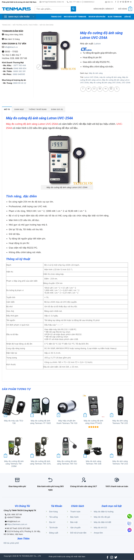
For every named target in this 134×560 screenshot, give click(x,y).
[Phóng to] (39, 67)
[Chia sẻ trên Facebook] (83, 89)
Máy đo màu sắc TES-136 (14, 422)
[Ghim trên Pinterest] (99, 89)
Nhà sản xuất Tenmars (75, 17)
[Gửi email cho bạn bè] (94, 89)
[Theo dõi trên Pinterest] (123, 2)
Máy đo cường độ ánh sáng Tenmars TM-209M (14, 463)
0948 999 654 (19, 68)
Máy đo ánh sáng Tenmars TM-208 (93, 462)
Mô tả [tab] (7, 109)
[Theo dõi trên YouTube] (128, 2)
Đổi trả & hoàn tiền (78, 533)
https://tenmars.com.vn (17, 524)
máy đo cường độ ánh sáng (110, 77)
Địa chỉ (52, 522)
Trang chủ (6, 25)
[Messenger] (129, 530)
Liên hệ (127, 17)
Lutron (97, 43)
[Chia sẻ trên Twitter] (88, 89)
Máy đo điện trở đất (102, 522)
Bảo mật (74, 522)
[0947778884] (129, 516)
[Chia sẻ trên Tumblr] (116, 89)
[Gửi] (73, 9)
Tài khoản (53, 527)
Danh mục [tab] (19, 109)
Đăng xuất (53, 533)
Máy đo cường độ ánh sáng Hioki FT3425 (93, 422)
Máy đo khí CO (100, 527)
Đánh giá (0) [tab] (57, 109)
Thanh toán (75, 511)
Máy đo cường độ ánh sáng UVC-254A (105, 83)
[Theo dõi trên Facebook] (115, 2)
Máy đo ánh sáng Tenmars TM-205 (120, 422)
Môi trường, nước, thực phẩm (25, 25)
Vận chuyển (75, 527)
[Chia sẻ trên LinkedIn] (111, 89)
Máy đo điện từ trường (103, 511)
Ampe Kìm (98, 533)
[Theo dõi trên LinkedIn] (125, 2)
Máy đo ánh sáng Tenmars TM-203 (120, 462)
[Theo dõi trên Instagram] (118, 2)
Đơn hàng (53, 511)
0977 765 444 (19, 65)
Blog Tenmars (115, 17)
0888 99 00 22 (19, 83)
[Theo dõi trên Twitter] (120, 2)
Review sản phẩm (97, 17)
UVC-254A (126, 83)
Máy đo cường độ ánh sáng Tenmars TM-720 (67, 462)
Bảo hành (74, 517)
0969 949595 (19, 74)
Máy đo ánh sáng (46, 25)
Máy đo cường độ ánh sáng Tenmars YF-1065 (40, 422)
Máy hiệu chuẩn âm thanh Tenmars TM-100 (67, 422)
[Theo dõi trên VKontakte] (131, 2)
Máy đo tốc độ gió (102, 517)
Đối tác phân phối (11, 543)
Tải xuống (53, 517)
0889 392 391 (19, 71)
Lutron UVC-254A (91, 77)
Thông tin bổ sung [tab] (38, 109)
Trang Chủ (56, 17)
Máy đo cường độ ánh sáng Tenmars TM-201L (40, 462)
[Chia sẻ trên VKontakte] (105, 89)
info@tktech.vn (11, 47)
